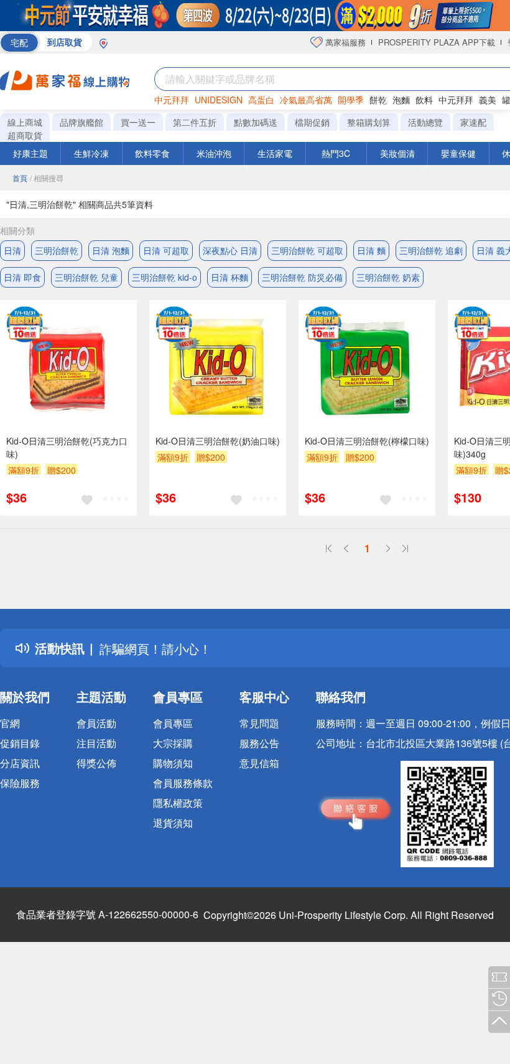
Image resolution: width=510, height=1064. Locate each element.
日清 (12, 250)
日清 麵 (371, 250)
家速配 (473, 122)
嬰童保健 (458, 153)
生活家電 (274, 153)
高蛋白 (261, 99)
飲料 (424, 99)
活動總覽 (425, 122)
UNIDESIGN (219, 99)
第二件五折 (194, 122)
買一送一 (138, 122)
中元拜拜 (171, 99)
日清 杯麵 (229, 277)
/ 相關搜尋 (46, 177)
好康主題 (30, 153)
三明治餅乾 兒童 (86, 277)
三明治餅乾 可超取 (307, 250)
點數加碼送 (255, 122)
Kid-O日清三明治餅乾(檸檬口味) (367, 441)
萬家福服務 (344, 42)
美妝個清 (397, 153)
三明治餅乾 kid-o (164, 277)
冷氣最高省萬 (306, 99)
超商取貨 (24, 135)
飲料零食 (152, 153)
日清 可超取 (166, 250)
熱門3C (336, 153)
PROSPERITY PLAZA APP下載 (436, 42)
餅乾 (378, 99)
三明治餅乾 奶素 (388, 277)
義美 (487, 99)
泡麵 (401, 99)
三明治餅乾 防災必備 (302, 277)
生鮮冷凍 (91, 153)
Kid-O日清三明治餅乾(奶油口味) (217, 441)
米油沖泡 (214, 153)
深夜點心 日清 (230, 250)
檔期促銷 (312, 122)
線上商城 (24, 122)
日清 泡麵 (110, 250)
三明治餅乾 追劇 (431, 250)
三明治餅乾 (56, 250)
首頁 (19, 177)
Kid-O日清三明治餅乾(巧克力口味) (67, 447)
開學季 (351, 99)
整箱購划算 (369, 122)
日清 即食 (22, 277)
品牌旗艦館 (81, 122)
